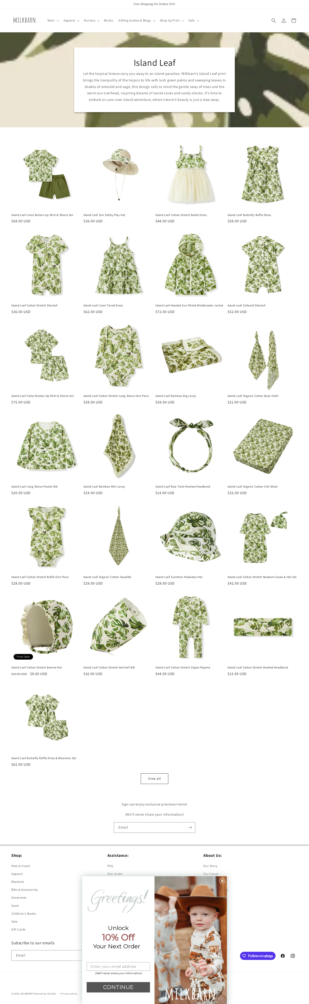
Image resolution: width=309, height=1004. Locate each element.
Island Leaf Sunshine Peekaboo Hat (178, 577)
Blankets (17, 882)
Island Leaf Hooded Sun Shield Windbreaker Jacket (189, 305)
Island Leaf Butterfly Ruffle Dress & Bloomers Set (43, 758)
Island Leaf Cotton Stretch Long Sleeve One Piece (116, 396)
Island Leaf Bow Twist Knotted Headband (182, 486)
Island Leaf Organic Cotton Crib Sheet (253, 486)
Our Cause (210, 874)
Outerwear (19, 897)
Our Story (210, 866)
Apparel (17, 874)
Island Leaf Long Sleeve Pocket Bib (34, 486)
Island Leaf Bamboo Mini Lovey (104, 486)
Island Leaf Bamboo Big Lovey (175, 396)
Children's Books (23, 914)
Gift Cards (18, 929)
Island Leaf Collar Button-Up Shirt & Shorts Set (42, 396)
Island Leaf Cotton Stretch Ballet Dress (181, 215)
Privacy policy (69, 993)
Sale (14, 921)
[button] (53, 20)
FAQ (110, 866)
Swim (15, 906)
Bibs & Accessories (24, 890)
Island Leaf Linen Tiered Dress (103, 305)
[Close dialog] (222, 881)
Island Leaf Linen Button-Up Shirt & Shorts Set (42, 215)
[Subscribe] (190, 827)
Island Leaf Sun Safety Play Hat (104, 215)
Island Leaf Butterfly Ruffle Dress (249, 215)
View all (154, 778)
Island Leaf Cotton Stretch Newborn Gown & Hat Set (262, 577)
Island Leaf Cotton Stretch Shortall (34, 305)
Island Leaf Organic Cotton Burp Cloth (253, 396)
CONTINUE (118, 987)
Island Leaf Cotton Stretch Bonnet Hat (36, 667)
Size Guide (115, 874)
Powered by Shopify (44, 993)
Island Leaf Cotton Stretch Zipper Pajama (182, 667)
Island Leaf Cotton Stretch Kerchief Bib (109, 667)
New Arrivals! (21, 866)
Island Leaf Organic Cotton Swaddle (107, 577)
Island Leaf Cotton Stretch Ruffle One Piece (40, 577)
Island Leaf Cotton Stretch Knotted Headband (258, 667)
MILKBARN (27, 993)
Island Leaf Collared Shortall (246, 305)
